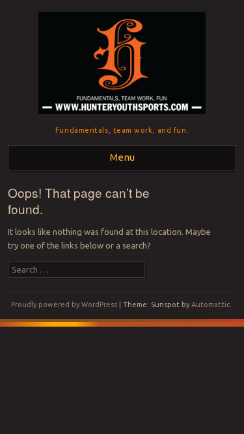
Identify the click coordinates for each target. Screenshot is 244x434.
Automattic (210, 304)
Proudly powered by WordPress (64, 304)
